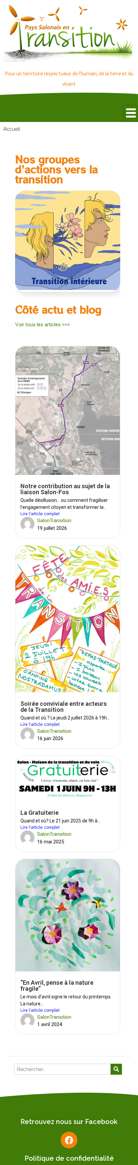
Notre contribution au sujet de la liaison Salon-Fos (65, 489)
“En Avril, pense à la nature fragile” (56, 985)
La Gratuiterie (39, 812)
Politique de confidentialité (69, 1158)
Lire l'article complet (40, 514)
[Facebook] (69, 1140)
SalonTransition (54, 521)
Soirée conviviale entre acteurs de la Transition (63, 706)
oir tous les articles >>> (44, 325)
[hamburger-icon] (130, 113)
